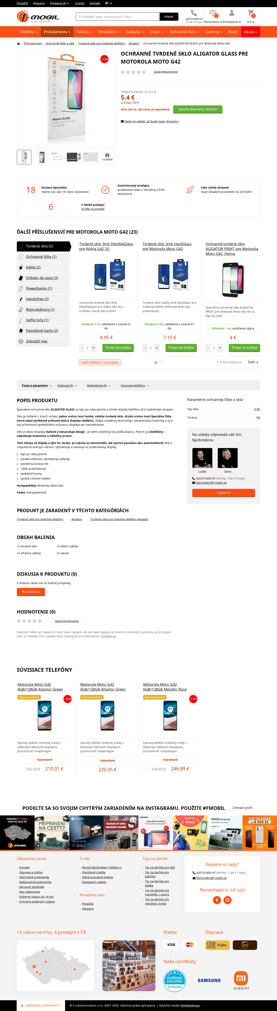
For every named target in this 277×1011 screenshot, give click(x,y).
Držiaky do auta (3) (42, 277)
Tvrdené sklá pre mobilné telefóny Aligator (119, 519)
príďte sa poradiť (93, 209)
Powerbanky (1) (39, 288)
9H (258, 417)
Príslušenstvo (56, 31)
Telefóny (27, 31)
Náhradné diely (183, 31)
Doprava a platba (31, 872)
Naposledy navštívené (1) (43, 1005)
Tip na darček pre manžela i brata (157, 901)
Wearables (107, 31)
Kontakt (95, 3)
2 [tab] (160, 362)
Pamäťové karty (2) (42, 330)
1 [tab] (155, 362)
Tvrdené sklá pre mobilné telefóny (101, 43)
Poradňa (22, 3)
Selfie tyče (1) (37, 320)
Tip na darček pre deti (160, 867)
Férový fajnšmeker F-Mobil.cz (101, 867)
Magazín (39, 3)
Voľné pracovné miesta (97, 877)
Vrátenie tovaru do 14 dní (36, 897)
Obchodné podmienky (34, 877)
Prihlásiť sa (108, 636)
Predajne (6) (58, 3)
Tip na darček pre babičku (157, 874)
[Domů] (18, 43)
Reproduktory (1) (40, 309)
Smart (155, 31)
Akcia (249, 31)
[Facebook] (217, 900)
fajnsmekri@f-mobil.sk (211, 483)
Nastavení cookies (94, 882)
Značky (80, 3)
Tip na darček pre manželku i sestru (157, 892)
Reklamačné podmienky (35, 882)
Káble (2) (33, 267)
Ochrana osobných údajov (37, 901)
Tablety (83, 31)
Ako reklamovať (29, 892)
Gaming (212, 31)
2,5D (257, 409)
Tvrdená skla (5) (39, 246)
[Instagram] (227, 900)
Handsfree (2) (37, 298)
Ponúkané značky (93, 872)
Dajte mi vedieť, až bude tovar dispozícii (152, 121)
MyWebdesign (190, 1005)
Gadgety (133, 31)
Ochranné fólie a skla (60, 43)
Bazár (233, 31)
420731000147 (220, 478)
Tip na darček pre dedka (157, 883)
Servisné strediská (31, 887)
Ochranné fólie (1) (41, 256)
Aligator (134, 43)
